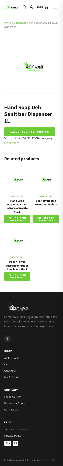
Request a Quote (14, 403)
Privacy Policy (12, 435)
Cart (7, 364)
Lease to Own (13, 397)
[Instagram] (7, 339)
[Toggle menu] (55, 7)
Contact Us (11, 409)
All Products (11, 358)
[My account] (31, 7)
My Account (11, 377)
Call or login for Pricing (29, 131)
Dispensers (20, 22)
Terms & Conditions (17, 429)
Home (7, 22)
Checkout (10, 370)
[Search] (24, 7)
